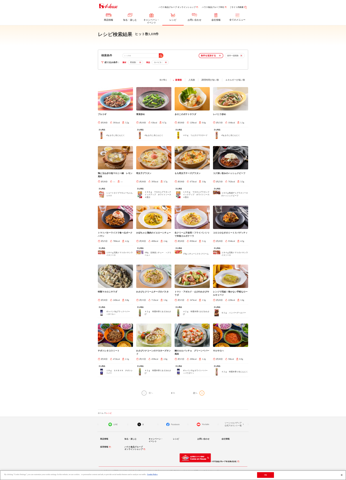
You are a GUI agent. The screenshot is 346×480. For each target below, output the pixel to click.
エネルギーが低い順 (235, 80)
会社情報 (216, 20)
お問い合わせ (194, 20)
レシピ (172, 20)
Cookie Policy (152, 474)
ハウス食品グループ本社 (213, 7)
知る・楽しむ (130, 20)
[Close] (342, 475)
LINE (113, 424)
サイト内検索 (237, 7)
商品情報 (108, 20)
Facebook (173, 424)
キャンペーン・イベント (152, 21)
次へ (195, 393)
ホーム (101, 413)
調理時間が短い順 (210, 80)
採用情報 (104, 447)
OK (265, 475)
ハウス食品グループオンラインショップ (133, 448)
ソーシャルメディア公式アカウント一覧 (233, 424)
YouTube (203, 424)
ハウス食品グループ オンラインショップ (177, 7)
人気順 (191, 80)
